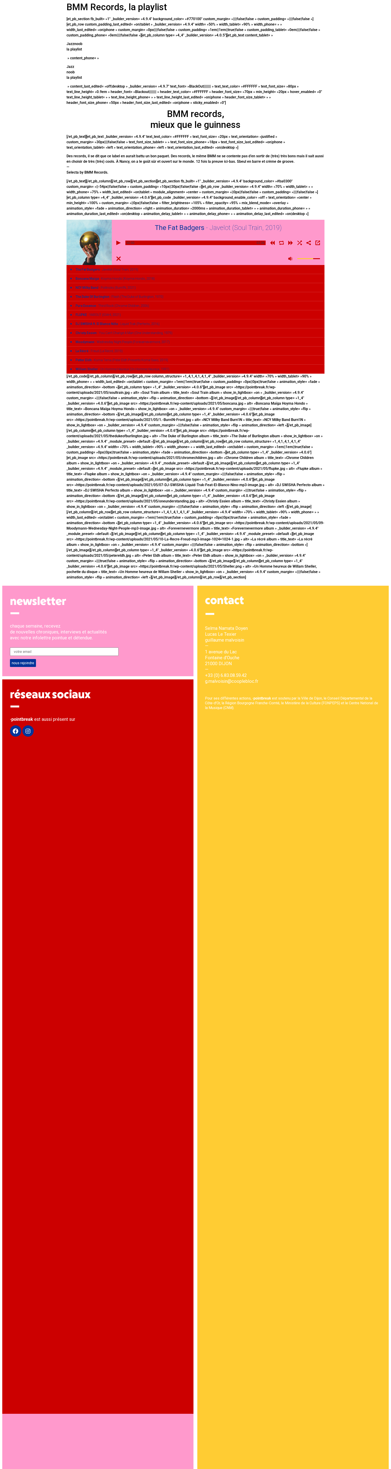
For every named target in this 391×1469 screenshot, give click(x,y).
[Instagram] (28, 731)
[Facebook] (15, 731)
